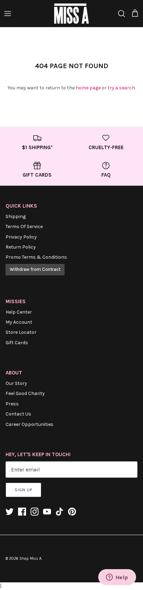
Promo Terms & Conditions (36, 257)
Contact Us (18, 414)
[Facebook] (22, 512)
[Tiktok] (60, 512)
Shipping (16, 216)
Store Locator (21, 332)
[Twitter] (10, 512)
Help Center (19, 312)
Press (12, 404)
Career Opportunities (29, 424)
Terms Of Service (24, 226)
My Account (19, 322)
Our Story (16, 383)
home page (88, 88)
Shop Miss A (30, 558)
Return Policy (21, 247)
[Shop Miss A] (71, 13)
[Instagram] (35, 512)
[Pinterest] (72, 512)
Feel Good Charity (25, 393)
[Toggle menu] (7, 13)
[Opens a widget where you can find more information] (117, 578)
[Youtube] (47, 512)
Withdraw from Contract (35, 269)
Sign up (23, 489)
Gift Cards (17, 343)
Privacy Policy (21, 237)
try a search (121, 88)
